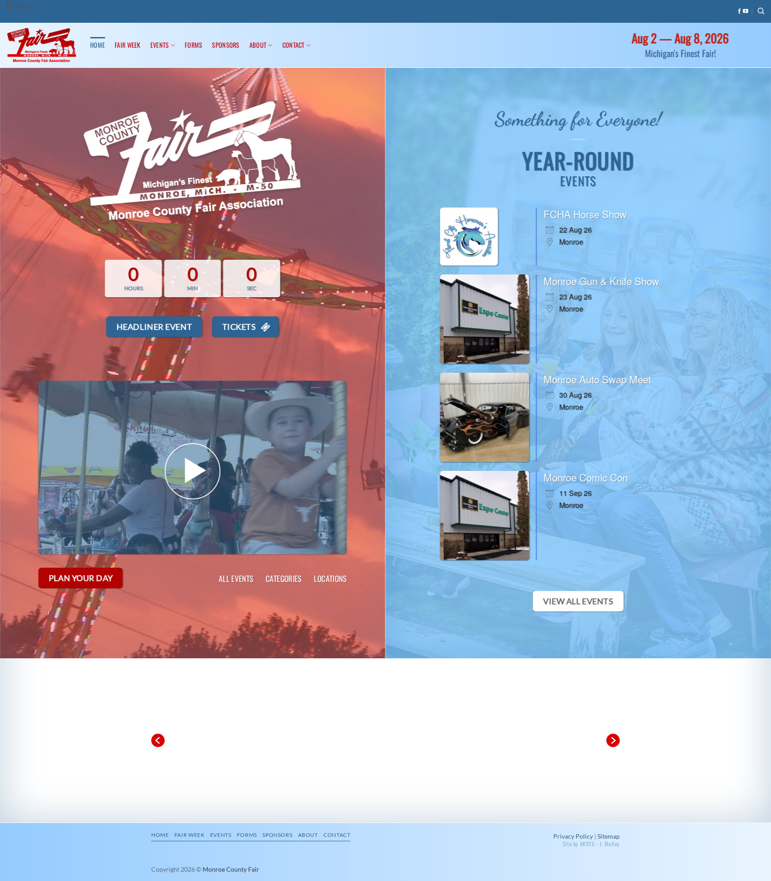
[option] (385, 740)
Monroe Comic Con (585, 477)
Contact (293, 45)
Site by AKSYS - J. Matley (591, 843)
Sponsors (225, 45)
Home (97, 45)
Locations (330, 578)
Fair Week (128, 45)
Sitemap (608, 836)
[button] (158, 740)
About (257, 45)
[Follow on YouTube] (745, 11)
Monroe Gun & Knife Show (601, 281)
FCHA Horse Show (584, 214)
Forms (193, 45)
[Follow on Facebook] (739, 11)
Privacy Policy (573, 836)
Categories (283, 578)
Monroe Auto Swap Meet (597, 379)
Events (159, 45)
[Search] (761, 11)
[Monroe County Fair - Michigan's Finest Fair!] (42, 45)
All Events (236, 578)
